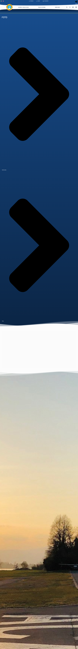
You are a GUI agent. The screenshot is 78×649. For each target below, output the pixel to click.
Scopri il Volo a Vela (23, 7)
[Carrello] (70, 7)
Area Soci (57, 7)
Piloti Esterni (41, 7)
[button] (67, 7)
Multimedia (4, 170)
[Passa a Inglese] (3, 1)
